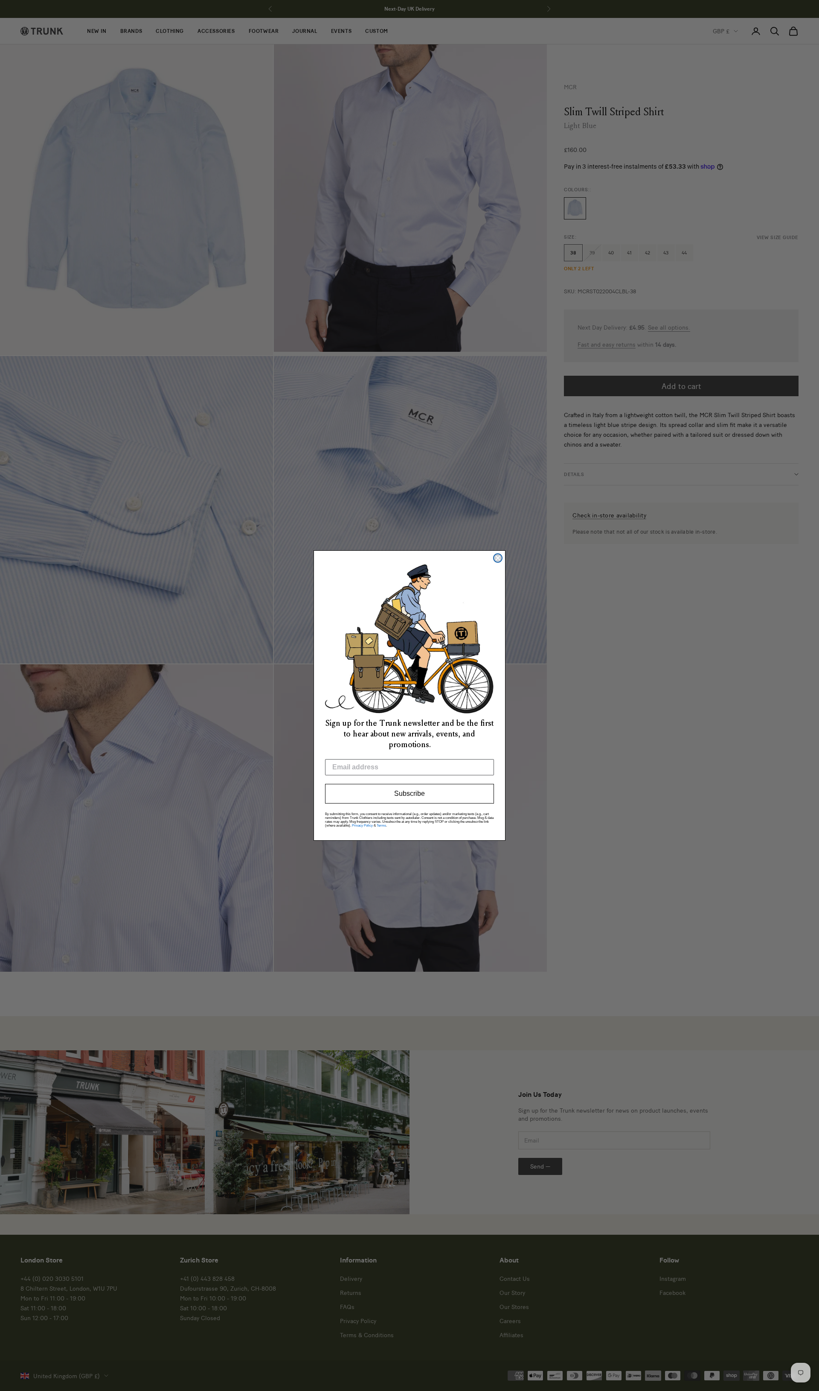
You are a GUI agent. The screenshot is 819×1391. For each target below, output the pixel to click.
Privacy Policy (362, 825)
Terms (381, 825)
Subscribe (409, 793)
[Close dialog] (498, 558)
